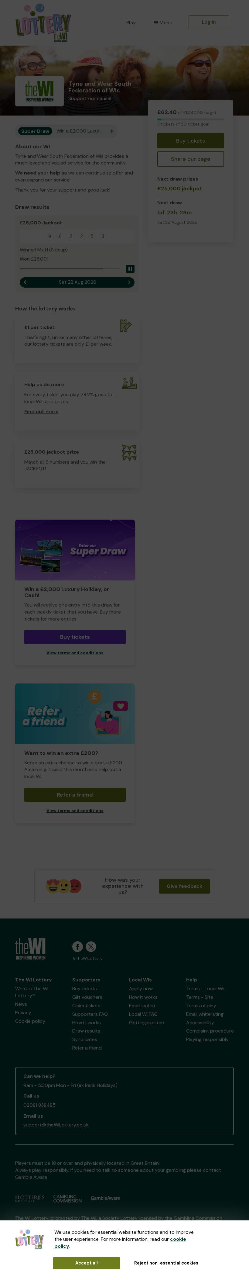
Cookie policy (30, 1021)
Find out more (41, 411)
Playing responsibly (207, 1039)
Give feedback (184, 886)
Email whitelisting (204, 1014)
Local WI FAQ (143, 1014)
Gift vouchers (87, 997)
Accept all (86, 1263)
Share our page (190, 159)
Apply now (141, 988)
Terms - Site (199, 997)
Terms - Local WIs (206, 988)
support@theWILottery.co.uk (56, 1125)
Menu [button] (165, 22)
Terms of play (201, 1005)
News (21, 1004)
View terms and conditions (75, 653)
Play (131, 22)
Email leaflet (142, 1005)
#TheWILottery (87, 958)
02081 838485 (39, 1105)
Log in (209, 22)
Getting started (146, 1022)
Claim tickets (86, 1005)
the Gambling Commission (193, 1218)
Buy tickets (190, 140)
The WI (88, 1218)
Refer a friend (75, 794)
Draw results (86, 1031)
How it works (86, 1022)
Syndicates (84, 1039)
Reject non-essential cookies (166, 1263)
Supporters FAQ (90, 1014)
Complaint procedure (210, 1031)
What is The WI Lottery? (31, 992)
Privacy (23, 1012)
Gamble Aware (31, 1177)
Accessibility (200, 1022)
